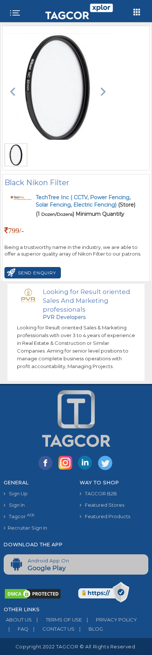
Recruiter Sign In (26, 528)
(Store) (85, 201)
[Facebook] (47, 469)
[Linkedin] (87, 469)
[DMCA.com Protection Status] (33, 593)
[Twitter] (106, 469)
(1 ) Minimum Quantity (80, 214)
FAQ (18, 629)
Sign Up (17, 493)
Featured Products (106, 516)
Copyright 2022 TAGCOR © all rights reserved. (76, 646)
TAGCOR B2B (99, 493)
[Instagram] (67, 469)
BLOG (91, 629)
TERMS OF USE (59, 620)
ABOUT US (18, 620)
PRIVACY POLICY (112, 620)
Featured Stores (103, 505)
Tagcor (20, 516)
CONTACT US (54, 629)
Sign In (15, 505)
